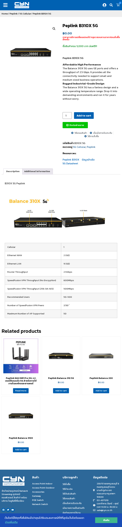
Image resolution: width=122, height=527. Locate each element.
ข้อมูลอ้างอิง (88, 159)
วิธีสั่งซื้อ (67, 484)
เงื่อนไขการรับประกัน (72, 503)
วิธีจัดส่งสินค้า (69, 493)
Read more (20, 390)
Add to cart (84, 115)
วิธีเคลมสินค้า (69, 498)
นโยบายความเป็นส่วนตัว (74, 508)
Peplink (14, 13)
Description (13, 171)
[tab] (12, 171)
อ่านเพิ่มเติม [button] (11, 522)
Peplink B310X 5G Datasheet (71, 161)
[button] (6, 5)
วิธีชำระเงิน (67, 489)
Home (5, 13)
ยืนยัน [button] (106, 520)
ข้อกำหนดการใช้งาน (72, 512)
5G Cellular (25, 13)
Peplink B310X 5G (80, 25)
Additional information (37, 171)
